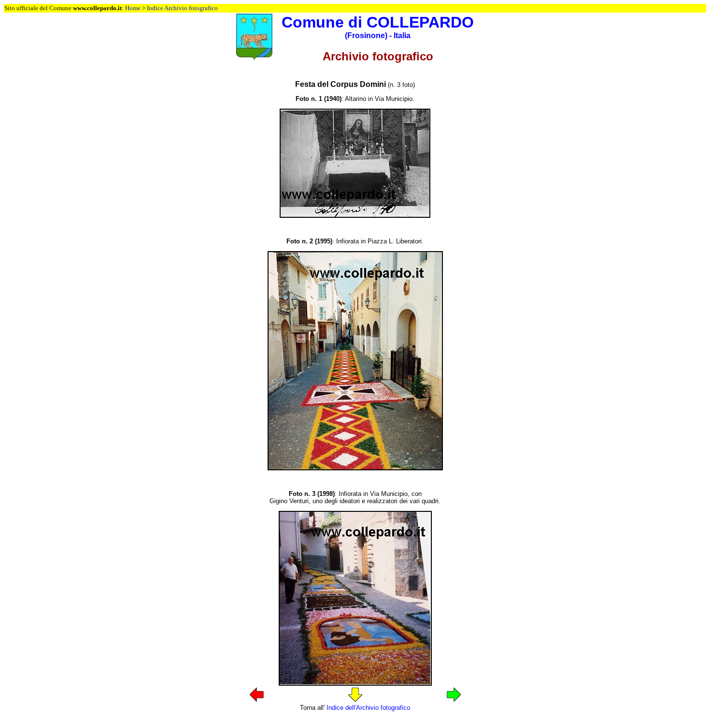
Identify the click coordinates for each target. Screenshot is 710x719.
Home (133, 8)
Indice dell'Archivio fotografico (368, 707)
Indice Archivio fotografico (182, 8)
